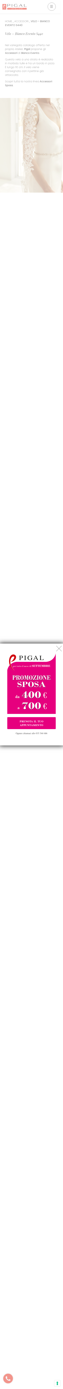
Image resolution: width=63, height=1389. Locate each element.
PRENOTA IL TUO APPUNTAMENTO (31, 723)
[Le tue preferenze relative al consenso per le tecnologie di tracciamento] (57, 1383)
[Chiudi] (59, 648)
